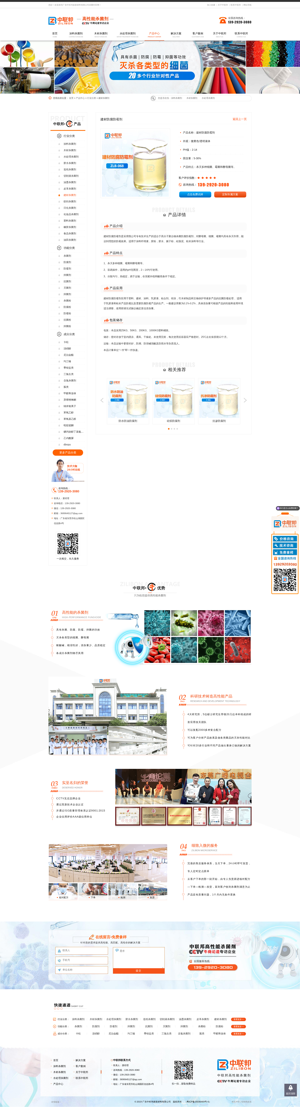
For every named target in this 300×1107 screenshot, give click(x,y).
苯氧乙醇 (69, 412)
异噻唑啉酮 (70, 399)
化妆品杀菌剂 (71, 214)
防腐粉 (67, 307)
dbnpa (67, 444)
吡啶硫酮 (69, 425)
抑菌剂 (67, 275)
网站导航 (247, 5)
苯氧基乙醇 (70, 419)
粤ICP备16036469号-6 (198, 1101)
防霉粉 (67, 313)
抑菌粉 (67, 326)
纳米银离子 (70, 406)
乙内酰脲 (69, 438)
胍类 (66, 387)
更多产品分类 (67, 452)
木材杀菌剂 (101, 35)
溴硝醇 (67, 348)
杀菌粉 (67, 300)
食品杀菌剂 (70, 233)
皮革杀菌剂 (70, 188)
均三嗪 (67, 361)
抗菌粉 (67, 319)
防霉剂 (67, 268)
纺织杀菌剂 (70, 201)
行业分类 (91, 98)
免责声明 (236, 1102)
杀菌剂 (67, 255)
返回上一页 (240, 119)
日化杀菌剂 (70, 208)
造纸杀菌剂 (70, 169)
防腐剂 (67, 262)
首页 (55, 35)
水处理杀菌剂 (128, 35)
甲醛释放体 (70, 393)
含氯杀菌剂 (70, 380)
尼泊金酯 (69, 355)
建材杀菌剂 (103, 98)
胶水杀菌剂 (70, 163)
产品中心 (154, 35)
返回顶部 (290, 1093)
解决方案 (176, 35)
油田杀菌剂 (70, 240)
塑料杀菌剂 (70, 220)
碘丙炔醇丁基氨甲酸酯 (74, 431)
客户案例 (198, 35)
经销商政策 (246, 1102)
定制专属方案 (230, 194)
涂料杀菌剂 (76, 35)
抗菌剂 (67, 281)
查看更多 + (239, 1019)
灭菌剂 (67, 287)
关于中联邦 (223, 5)
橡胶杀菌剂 (70, 227)
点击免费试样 (195, 194)
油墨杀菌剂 (70, 182)
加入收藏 (211, 5)
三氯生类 (69, 374)
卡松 (66, 342)
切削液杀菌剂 (71, 176)
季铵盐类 (69, 367)
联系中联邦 (236, 5)
